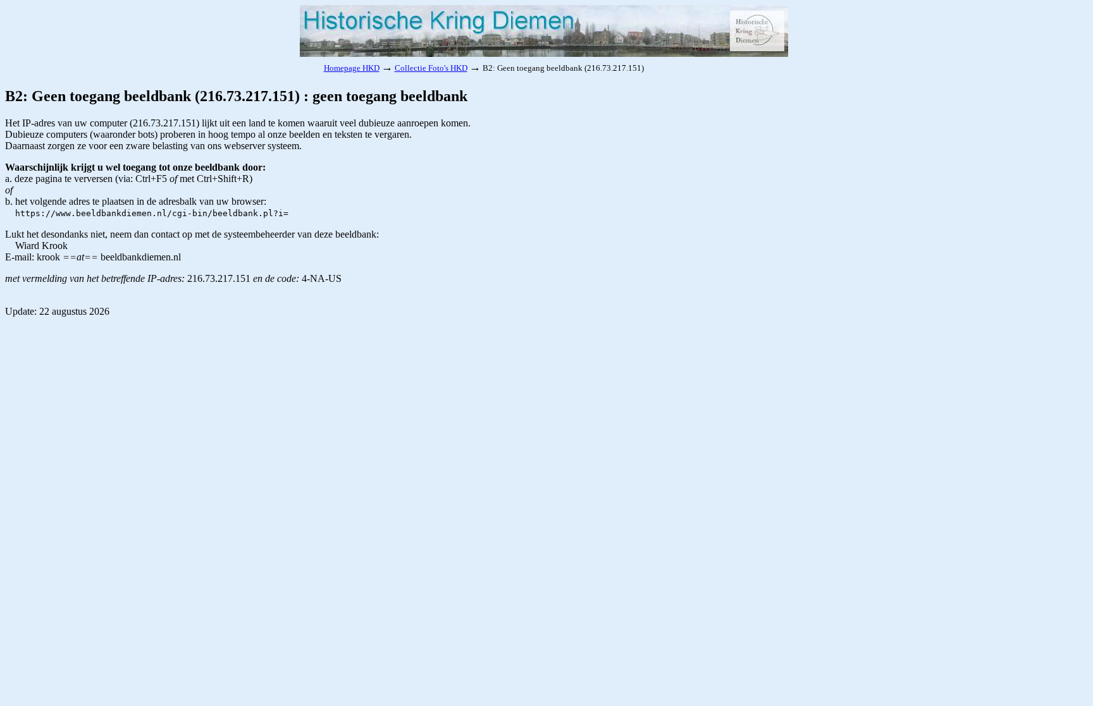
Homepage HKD (352, 68)
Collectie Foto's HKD (431, 68)
